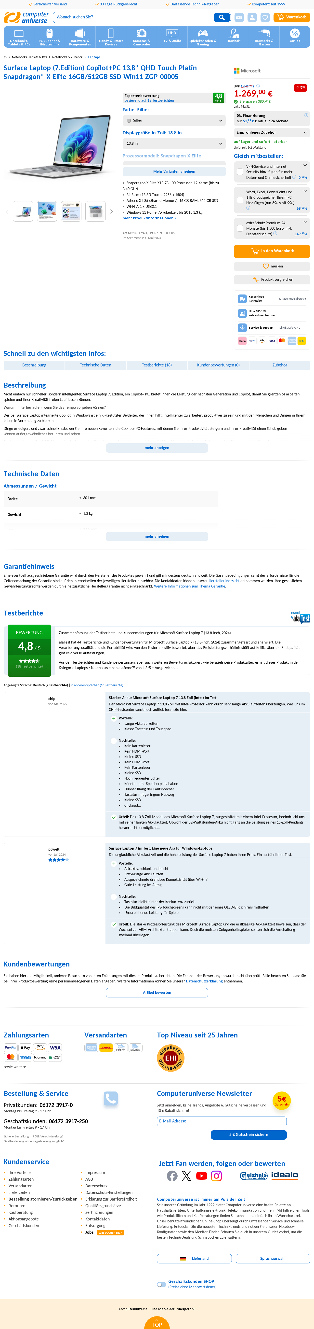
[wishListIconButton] (265, 17)
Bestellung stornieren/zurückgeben (43, 1199)
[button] (237, 17)
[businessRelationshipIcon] (239, 17)
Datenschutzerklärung (204, 981)
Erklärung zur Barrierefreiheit (111, 1199)
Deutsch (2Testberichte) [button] (50, 685)
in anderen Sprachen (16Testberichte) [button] (97, 685)
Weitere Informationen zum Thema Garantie (189, 586)
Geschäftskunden (24, 1226)
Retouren (17, 1206)
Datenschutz (96, 1186)
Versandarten (20, 1186)
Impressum (95, 1173)
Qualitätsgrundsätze (103, 1206)
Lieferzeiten (19, 1192)
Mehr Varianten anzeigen (174, 172)
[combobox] (174, 120)
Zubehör (280, 365)
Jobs (103, 1232)
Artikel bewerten (157, 993)
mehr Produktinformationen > (149, 218)
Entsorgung (95, 1226)
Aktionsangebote (24, 1219)
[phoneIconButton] (111, 1098)
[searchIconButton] (222, 17)
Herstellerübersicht (224, 581)
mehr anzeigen (157, 448)
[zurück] (7, 211)
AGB (89, 1179)
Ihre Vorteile (20, 1173)
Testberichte (157, 365)
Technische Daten (95, 365)
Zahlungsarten (21, 1179)
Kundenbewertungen (218, 365)
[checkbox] (240, 171)
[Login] (252, 17)
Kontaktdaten (97, 1219)
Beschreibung (34, 365)
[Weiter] (111, 211)
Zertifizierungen (99, 1212)
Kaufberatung (21, 1212)
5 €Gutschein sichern (248, 1135)
